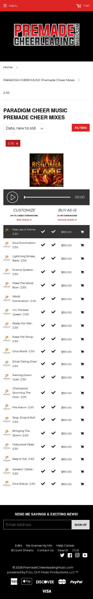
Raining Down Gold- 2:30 (22, 377)
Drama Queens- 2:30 (23, 272)
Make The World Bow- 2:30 (22, 285)
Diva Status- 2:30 (23, 483)
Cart (86, 5)
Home (8, 67)
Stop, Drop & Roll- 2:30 (24, 419)
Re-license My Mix (39, 545)
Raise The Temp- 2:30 (23, 339)
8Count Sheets (22, 550)
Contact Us (45, 550)
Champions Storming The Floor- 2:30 (21, 393)
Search (63, 550)
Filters (81, 127)
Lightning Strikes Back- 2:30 (23, 258)
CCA (75, 550)
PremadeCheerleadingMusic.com (48, 567)
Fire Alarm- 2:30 (23, 407)
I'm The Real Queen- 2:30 (20, 312)
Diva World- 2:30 (23, 351)
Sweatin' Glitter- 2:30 (23, 471)
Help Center (65, 545)
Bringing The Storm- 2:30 (21, 433)
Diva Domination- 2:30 (24, 245)
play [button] (12, 197)
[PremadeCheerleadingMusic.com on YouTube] (85, 556)
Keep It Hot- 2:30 (23, 458)
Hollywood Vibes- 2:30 (23, 446)
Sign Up (80, 524)
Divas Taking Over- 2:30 (25, 363)
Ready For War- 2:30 (22, 325)
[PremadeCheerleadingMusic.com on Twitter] (62, 556)
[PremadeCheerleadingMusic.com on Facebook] (69, 556)
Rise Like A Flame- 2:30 (24, 231)
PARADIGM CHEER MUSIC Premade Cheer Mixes (38, 80)
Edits (18, 545)
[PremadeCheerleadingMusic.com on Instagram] (77, 556)
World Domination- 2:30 (24, 298)
